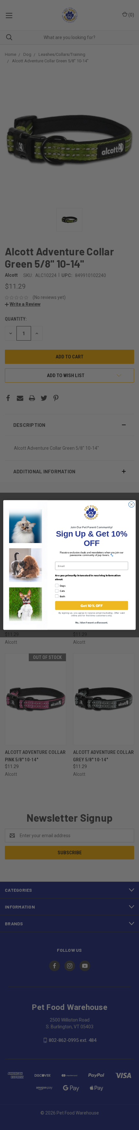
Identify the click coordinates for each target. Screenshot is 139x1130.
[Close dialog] (131, 504)
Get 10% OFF (91, 605)
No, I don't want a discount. (91, 622)
